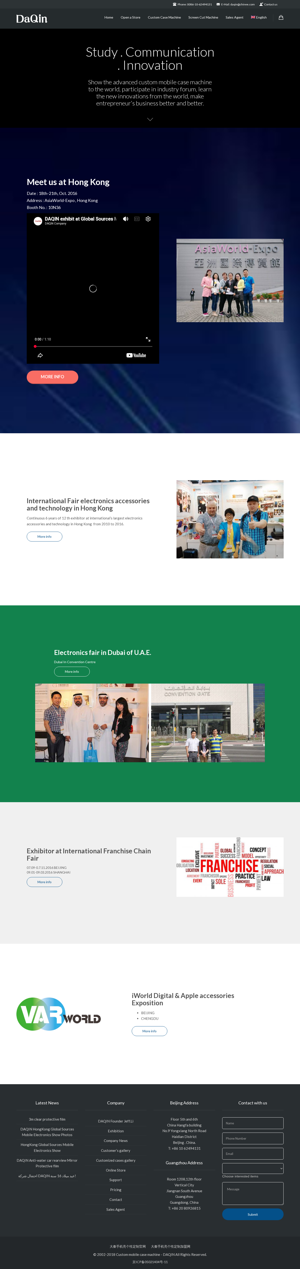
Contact (115, 1199)
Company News (116, 1140)
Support (115, 1180)
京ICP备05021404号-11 (150, 1262)
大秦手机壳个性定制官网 (128, 1246)
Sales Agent (235, 17)
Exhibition (116, 1131)
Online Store (116, 1170)
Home (109, 17)
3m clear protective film (47, 1119)
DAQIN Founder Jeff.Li (115, 1121)
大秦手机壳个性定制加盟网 (170, 1246)
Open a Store (130, 17)
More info (52, 376)
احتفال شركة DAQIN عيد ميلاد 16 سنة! (47, 1176)
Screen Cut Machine (203, 17)
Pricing (115, 1190)
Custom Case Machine (164, 17)
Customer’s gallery (115, 1150)
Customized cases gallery (115, 1160)
